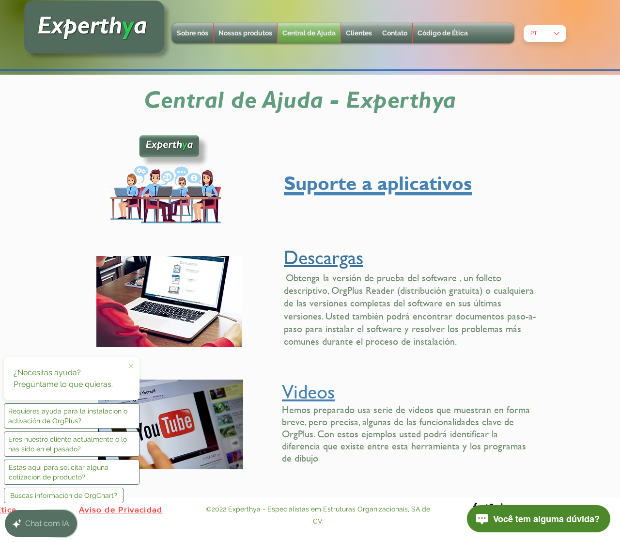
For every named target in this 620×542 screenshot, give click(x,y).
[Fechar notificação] (131, 366)
